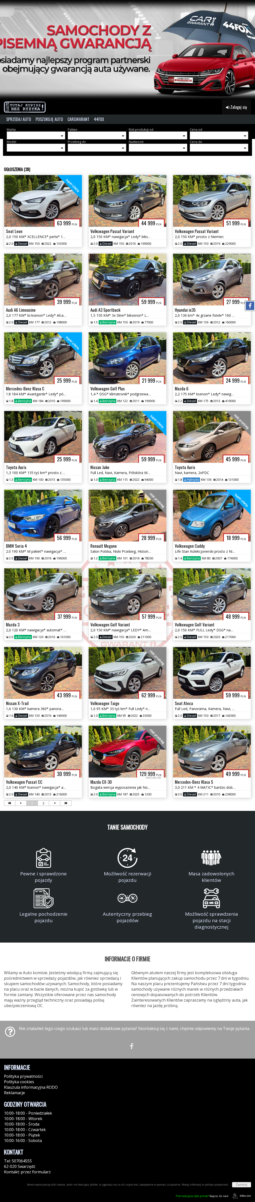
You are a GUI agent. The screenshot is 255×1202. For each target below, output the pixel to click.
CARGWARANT (78, 119)
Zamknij (241, 1185)
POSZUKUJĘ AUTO (49, 119)
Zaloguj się (238, 107)
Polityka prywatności (23, 1076)
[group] (127, 50)
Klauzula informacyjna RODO (31, 1087)
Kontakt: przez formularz (27, 1172)
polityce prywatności (216, 1184)
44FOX (99, 119)
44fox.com (245, 1196)
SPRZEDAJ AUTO (18, 119)
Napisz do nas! (202, 1196)
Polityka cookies (19, 1081)
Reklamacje (14, 1092)
